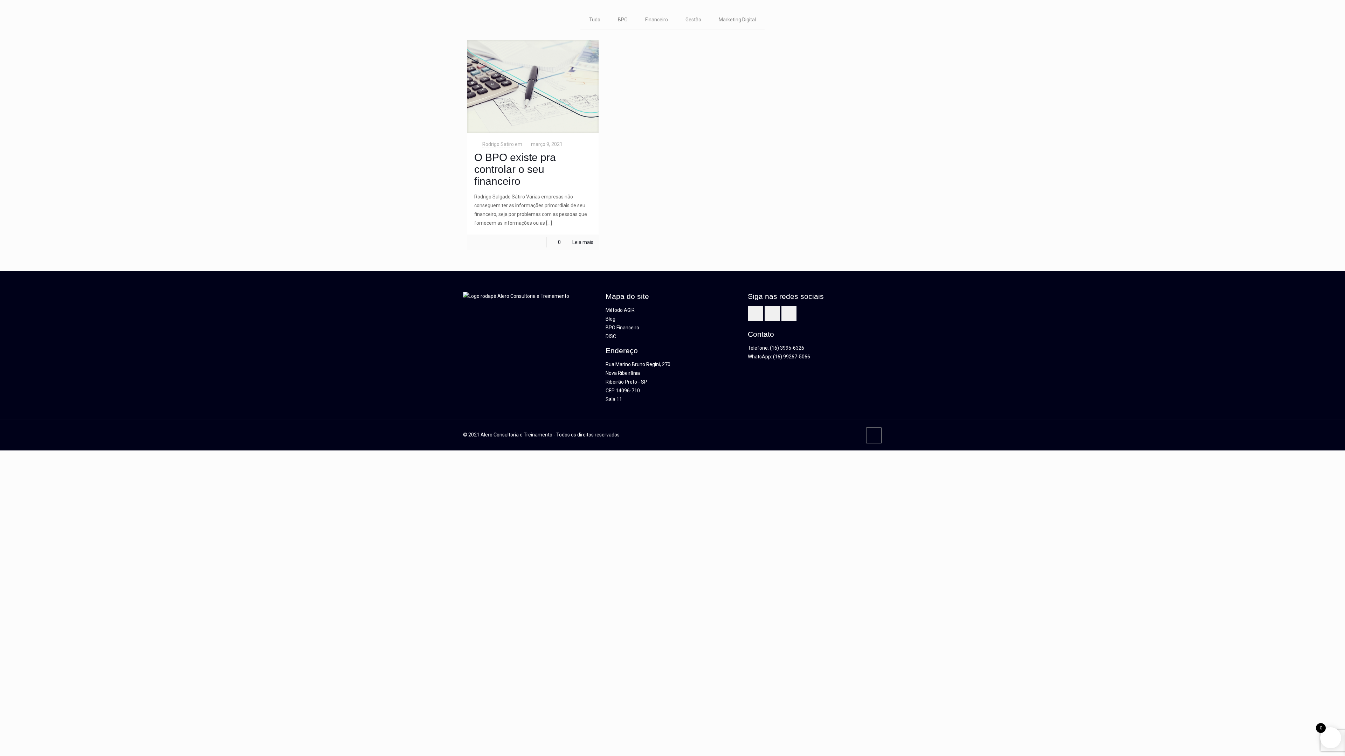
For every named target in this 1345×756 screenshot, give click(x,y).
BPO (623, 19)
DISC (611, 336)
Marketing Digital (737, 19)
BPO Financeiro (622, 327)
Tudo (594, 19)
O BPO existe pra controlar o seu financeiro (515, 169)
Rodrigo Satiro (498, 144)
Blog (610, 319)
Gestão (693, 19)
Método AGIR (620, 310)
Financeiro (656, 19)
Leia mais (582, 242)
